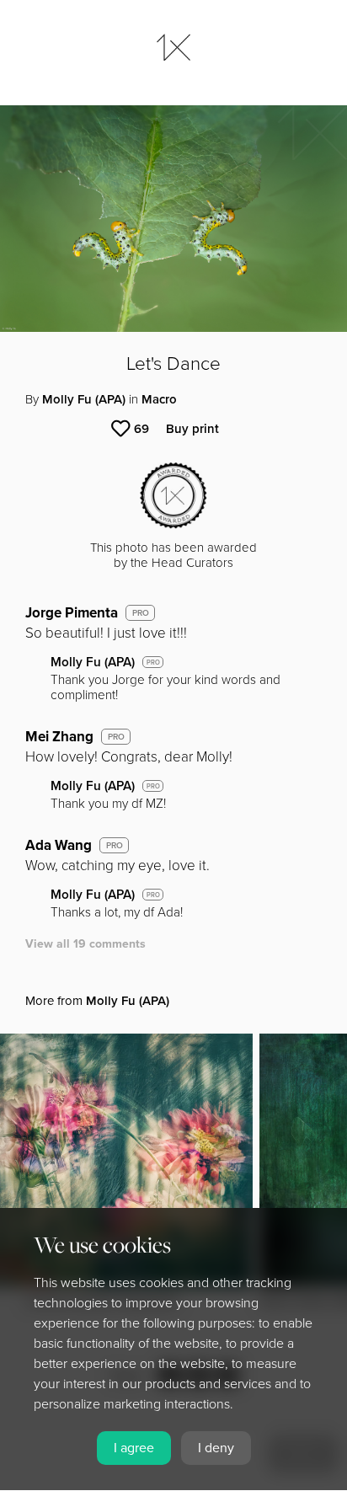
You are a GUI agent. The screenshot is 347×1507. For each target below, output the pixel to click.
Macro (159, 399)
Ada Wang (58, 845)
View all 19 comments (85, 944)
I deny (216, 1448)
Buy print (192, 428)
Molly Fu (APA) (83, 399)
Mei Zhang (59, 736)
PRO (140, 613)
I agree (134, 1448)
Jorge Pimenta (71, 613)
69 (141, 428)
